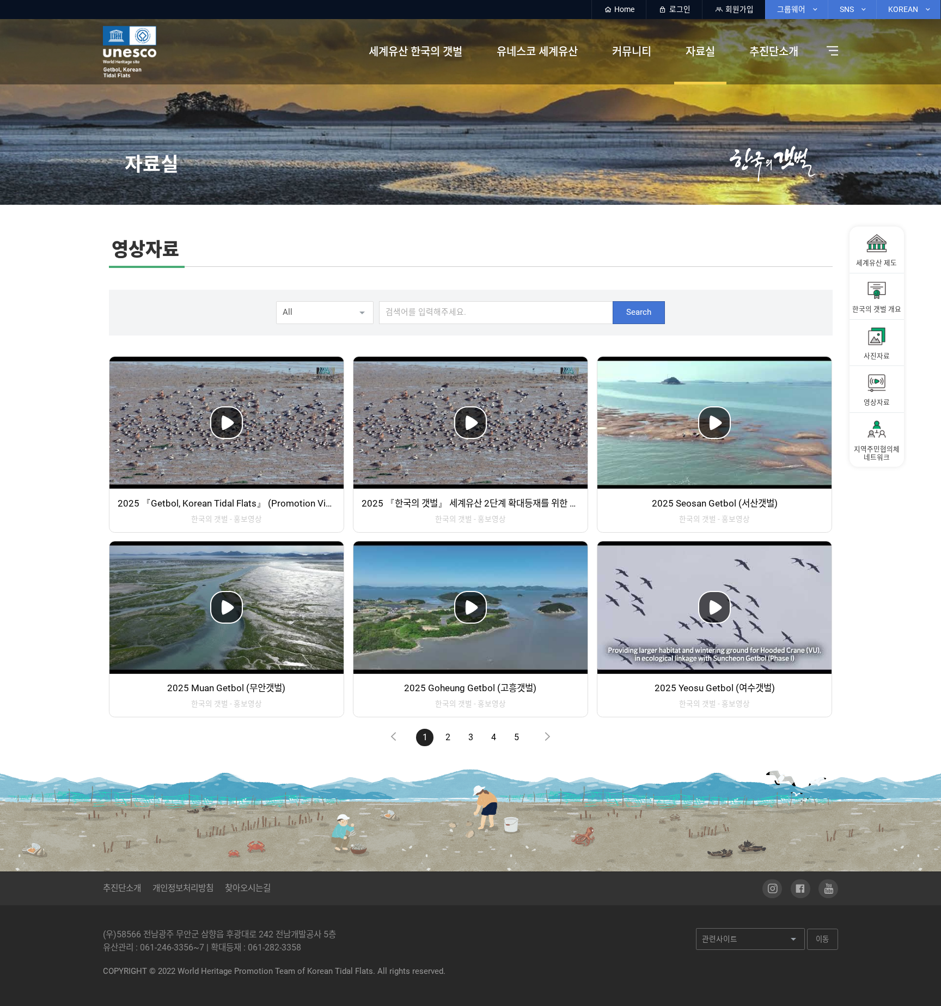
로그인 (679, 9)
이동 (822, 939)
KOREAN (904, 9)
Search (638, 312)
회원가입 (739, 9)
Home (623, 9)
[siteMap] (830, 51)
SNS (848, 9)
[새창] (772, 889)
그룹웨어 (792, 9)
